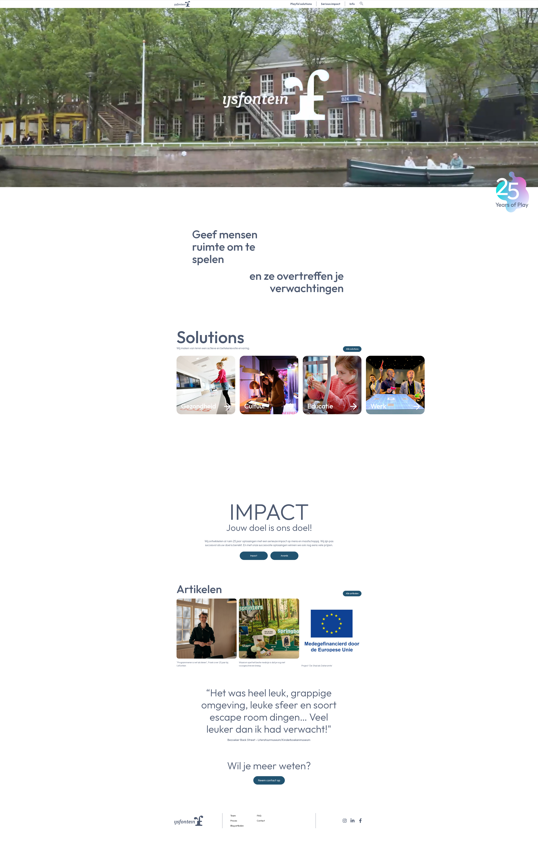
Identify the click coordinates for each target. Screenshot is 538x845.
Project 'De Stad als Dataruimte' (316, 665)
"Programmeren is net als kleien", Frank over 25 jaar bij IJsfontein (202, 664)
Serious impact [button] (330, 4)
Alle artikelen (352, 593)
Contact (261, 820)
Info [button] (352, 4)
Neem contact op (269, 780)
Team (233, 815)
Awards (284, 555)
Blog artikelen (237, 825)
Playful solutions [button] (301, 4)
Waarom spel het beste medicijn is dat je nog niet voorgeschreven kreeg (262, 664)
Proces (233, 820)
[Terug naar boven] (533, 839)
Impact (253, 555)
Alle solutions (352, 348)
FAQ (259, 815)
